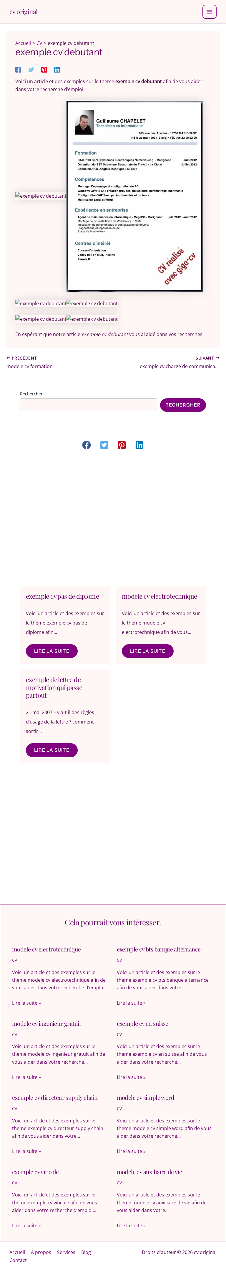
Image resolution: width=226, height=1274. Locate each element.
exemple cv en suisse (142, 1023)
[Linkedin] (57, 69)
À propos (41, 1252)
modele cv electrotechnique (159, 596)
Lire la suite (51, 651)
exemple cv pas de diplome (62, 596)
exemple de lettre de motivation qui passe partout (54, 687)
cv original (23, 11)
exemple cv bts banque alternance (159, 949)
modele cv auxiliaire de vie (149, 1172)
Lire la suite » (26, 1003)
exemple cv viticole (35, 1172)
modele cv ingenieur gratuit (46, 1023)
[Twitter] (31, 69)
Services (66, 1252)
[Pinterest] (44, 69)
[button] (86, 445)
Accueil (17, 1252)
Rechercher (31, 394)
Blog (86, 1252)
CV (14, 960)
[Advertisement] (113, 519)
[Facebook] (18, 69)
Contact (18, 1260)
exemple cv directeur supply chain (54, 1097)
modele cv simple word (145, 1097)
